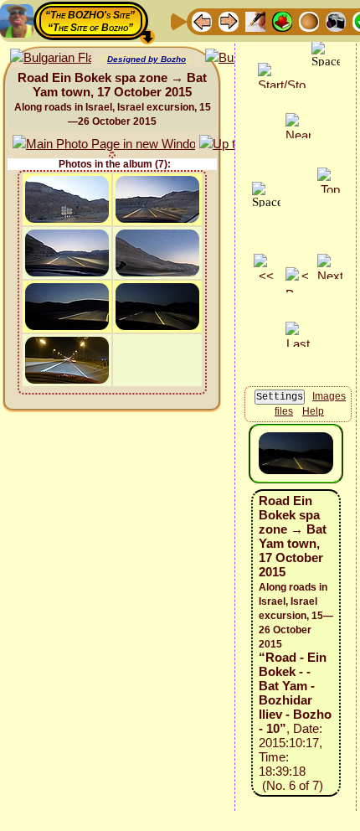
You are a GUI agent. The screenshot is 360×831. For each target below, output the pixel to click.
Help (313, 411)
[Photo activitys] (336, 20)
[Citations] (282, 20)
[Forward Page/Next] (229, 20)
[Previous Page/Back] (202, 20)
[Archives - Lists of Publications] (255, 20)
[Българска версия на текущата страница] (50, 58)
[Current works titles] (309, 20)
